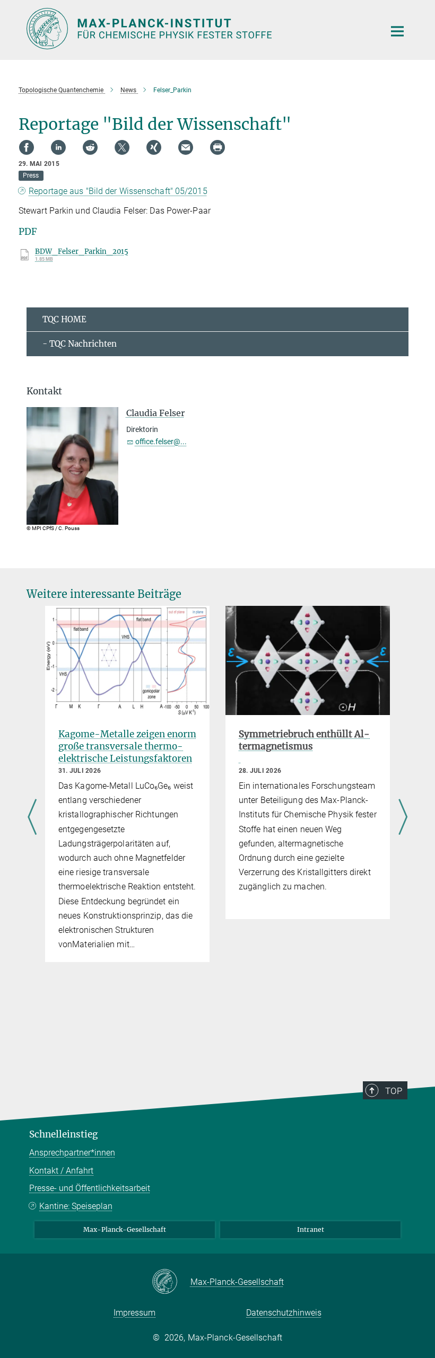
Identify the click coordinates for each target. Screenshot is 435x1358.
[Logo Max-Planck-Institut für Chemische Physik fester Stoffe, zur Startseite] (199, 28)
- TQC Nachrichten (79, 344)
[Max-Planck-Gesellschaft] (171, 1282)
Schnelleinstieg (63, 1134)
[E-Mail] (186, 147)
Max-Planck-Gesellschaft (124, 1229)
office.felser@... (161, 441)
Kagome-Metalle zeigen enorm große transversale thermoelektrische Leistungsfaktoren (127, 746)
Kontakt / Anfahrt (61, 1171)
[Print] (217, 147)
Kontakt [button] (44, 391)
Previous (32, 818)
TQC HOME (64, 319)
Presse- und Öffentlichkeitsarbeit (89, 1188)
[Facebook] (26, 147)
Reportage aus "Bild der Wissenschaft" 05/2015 (118, 191)
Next (403, 818)
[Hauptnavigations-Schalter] (397, 31)
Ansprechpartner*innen (72, 1153)
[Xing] (154, 147)
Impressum (134, 1313)
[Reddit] (90, 147)
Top (393, 1091)
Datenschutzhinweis (283, 1313)
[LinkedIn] (58, 147)
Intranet (310, 1229)
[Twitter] (122, 147)
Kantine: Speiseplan (75, 1206)
